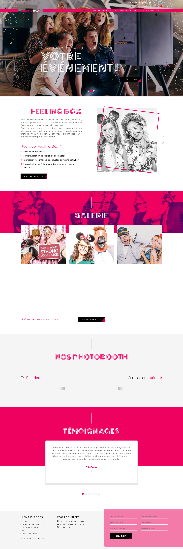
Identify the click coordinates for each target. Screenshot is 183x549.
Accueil (87, 11)
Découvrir (131, 79)
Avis (142, 11)
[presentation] (162, 136)
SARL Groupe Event (37, 538)
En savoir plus (33, 176)
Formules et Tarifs (128, 11)
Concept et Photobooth (105, 11)
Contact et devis (154, 11)
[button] (88, 91)
